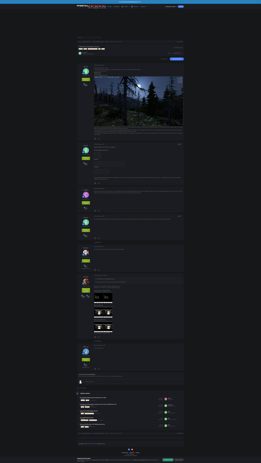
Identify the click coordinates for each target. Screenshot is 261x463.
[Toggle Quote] (96, 278)
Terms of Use (95, 459)
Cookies (137, 452)
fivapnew (83, 425)
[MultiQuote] (95, 139)
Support (143, 6)
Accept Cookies (168, 459)
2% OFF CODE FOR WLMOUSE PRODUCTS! (129, 2)
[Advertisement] (130, 22)
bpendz (85, 52)
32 (86, 85)
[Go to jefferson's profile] (86, 351)
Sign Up (180, 6)
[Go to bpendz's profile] (80, 53)
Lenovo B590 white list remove (86, 417)
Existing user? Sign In (171, 6)
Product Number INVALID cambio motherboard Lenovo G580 (93, 397)
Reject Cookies (178, 459)
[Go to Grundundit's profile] (165, 405)
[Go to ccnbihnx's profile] (86, 195)
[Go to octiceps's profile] (86, 281)
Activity (126, 6)
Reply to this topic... (90, 381)
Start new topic (164, 59)
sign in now (108, 376)
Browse (135, 6)
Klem (169, 411)
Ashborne (83, 412)
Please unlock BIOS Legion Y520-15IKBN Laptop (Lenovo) (92, 424)
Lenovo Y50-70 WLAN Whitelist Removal (89, 411)
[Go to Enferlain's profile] (86, 253)
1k (83, 296)
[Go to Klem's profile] (165, 412)
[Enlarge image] (138, 101)
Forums (110, 6)
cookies (107, 459)
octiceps (85, 276)
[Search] (99, 37)
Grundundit (83, 405)
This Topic (94, 37)
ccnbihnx (85, 190)
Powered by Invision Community (130, 455)
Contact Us (131, 452)
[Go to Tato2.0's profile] (165, 399)
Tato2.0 (82, 398)
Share (170, 53)
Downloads (116, 6)
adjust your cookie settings (139, 459)
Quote (98, 138)
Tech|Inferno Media (91, 443)
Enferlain (85, 248)
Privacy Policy (125, 452)
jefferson (85, 346)
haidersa (83, 418)
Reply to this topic (177, 59)
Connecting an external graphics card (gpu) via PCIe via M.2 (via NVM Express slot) (98, 404)
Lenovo (92, 53)
